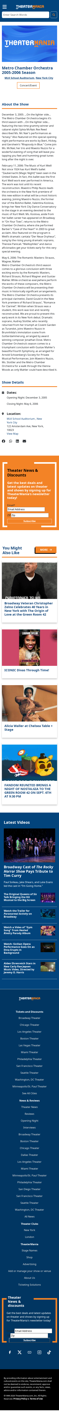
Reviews (29, 1114)
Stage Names (29, 1250)
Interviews (29, 1127)
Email (11, 505)
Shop (29, 1257)
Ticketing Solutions (29, 1284)
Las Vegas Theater (29, 1045)
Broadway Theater (29, 1018)
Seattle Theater (29, 1072)
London (29, 1237)
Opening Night (29, 1120)
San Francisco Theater (29, 1066)
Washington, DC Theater (29, 1079)
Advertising (29, 1264)
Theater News (29, 1107)
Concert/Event (28, 85)
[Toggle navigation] (2, 6)
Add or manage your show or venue (29, 1271)
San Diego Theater (30, 1189)
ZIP (9, 515)
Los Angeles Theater (29, 1031)
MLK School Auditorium (21, 418)
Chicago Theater (29, 1025)
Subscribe (29, 521)
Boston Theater (29, 1038)
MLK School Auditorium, (20, 78)
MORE (44, 549)
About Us (29, 1278)
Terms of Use (36, 1398)
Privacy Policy (20, 1398)
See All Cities (29, 1093)
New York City (44, 78)
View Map (12, 433)
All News (30, 1216)
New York (29, 1230)
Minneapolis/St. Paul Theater (29, 1086)
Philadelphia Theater (29, 1059)
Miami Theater (29, 1052)
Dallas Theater (29, 1155)
